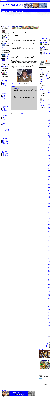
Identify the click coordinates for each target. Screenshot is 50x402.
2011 (47, 343)
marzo (48, 337)
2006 (47, 348)
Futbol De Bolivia (42, 89)
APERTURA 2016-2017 (5, 92)
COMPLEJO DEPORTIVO (5, 110)
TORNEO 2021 (4, 154)
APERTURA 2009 (4, 86)
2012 (47, 342)
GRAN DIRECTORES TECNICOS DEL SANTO (5, 128)
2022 (47, 73)
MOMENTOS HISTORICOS (5, 138)
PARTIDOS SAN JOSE (5, 143)
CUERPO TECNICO (4, 115)
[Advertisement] (23, 18)
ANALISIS (3, 84)
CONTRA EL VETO (4, 111)
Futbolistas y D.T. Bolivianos (43, 42)
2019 (47, 76)
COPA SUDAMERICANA (5, 114)
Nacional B (41, 79)
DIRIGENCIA (3, 118)
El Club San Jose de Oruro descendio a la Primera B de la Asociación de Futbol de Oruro (46, 53)
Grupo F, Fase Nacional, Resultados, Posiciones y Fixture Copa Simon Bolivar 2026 (42, 81)
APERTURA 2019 (4, 95)
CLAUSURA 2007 (4, 99)
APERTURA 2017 (4, 93)
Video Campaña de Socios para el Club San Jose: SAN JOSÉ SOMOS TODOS (7, 55)
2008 (47, 346)
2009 (47, 345)
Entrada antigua (34, 111)
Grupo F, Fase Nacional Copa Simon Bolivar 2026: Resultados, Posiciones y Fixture (42, 71)
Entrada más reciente (15, 111)
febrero (49, 338)
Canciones (16, 11)
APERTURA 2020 (4, 96)
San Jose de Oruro (42, 47)
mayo (48, 90)
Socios (3, 152)
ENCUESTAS (3, 119)
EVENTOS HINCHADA (5, 124)
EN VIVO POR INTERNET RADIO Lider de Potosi (42, 106)
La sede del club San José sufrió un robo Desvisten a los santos (5, 67)
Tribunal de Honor (4, 157)
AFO (2, 82)
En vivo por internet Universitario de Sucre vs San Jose (5, 63)
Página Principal (25, 111)
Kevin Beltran (3, 137)
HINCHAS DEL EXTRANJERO (6, 129)
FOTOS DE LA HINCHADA (5, 126)
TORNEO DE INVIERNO (5, 155)
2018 (47, 77)
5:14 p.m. (17, 88)
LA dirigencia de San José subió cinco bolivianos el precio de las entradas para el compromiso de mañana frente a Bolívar (6, 48)
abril (48, 336)
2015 (47, 80)
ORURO (3, 142)
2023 (47, 72)
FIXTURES (3, 125)
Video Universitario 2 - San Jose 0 (7, 31)
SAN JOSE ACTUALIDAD (5, 150)
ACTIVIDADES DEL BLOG (5, 80)
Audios (3, 97)
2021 (47, 74)
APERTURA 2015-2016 (5, 91)
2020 (47, 75)
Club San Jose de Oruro (13, 5)
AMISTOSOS (3, 83)
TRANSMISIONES (4, 156)
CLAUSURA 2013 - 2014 (5, 104)
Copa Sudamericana (4, 11)
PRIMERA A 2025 (21, 11)
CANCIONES (3, 98)
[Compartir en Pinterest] (28, 83)
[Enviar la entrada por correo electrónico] (24, 83)
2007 (47, 347)
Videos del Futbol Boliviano (42, 97)
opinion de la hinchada (4, 140)
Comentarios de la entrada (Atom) (19, 113)
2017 (47, 78)
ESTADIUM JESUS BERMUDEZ (4, 123)
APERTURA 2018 (4, 94)
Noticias (3, 139)
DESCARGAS (3, 116)
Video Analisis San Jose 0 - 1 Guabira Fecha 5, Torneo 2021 (7, 59)
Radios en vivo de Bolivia (42, 104)
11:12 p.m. (17, 96)
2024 (47, 71)
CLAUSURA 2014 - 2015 (5, 105)
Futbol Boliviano (42, 37)
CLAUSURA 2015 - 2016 (5, 106)
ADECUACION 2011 (4, 81)
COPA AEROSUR (4, 112)
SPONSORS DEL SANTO (5, 153)
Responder (15, 98)
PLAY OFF (3, 144)
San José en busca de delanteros (7, 37)
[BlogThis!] (26, 83)
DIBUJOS (3, 117)
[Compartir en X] (27, 83)
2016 (47, 79)
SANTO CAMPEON (4, 151)
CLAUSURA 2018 (4, 108)
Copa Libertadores (10, 11)
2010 (47, 344)
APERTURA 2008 (4, 85)
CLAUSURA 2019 (4, 109)
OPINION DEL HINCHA (5, 141)
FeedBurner (47, 385)
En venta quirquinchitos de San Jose (7, 73)
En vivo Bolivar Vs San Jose (5, 26)
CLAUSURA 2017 (4, 107)
